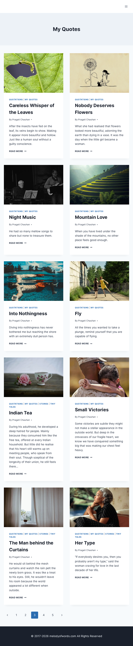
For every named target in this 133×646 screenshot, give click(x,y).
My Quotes (31, 99)
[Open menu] (126, 6)
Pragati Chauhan (21, 119)
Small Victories (92, 409)
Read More (17, 151)
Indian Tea (20, 413)
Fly (78, 313)
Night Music (22, 217)
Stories (43, 404)
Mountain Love (91, 217)
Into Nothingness (28, 313)
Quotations (16, 99)
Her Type (85, 543)
